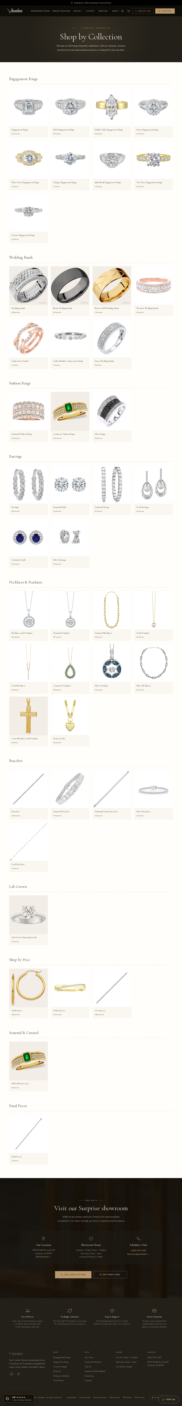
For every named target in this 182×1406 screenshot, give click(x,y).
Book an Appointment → (138, 1254)
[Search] (122, 11)
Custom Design (60, 1366)
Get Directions (115, 1275)
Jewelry (77, 11)
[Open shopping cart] (128, 11)
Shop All (57, 1371)
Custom (90, 11)
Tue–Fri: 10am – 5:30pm (127, 1357)
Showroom (166, 11)
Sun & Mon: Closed (124, 1366)
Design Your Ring (61, 11)
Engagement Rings (40, 11)
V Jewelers (16, 1354)
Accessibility (71, 1397)
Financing (89, 1376)
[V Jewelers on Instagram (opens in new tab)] (11, 1374)
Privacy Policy (84, 1397)
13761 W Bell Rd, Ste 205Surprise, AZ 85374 (160, 1363)
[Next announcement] (145, 3)
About (115, 11)
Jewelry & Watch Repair (95, 1371)
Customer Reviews (93, 1362)
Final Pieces (58, 1380)
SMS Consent (114, 1397)
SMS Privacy (140, 1397)
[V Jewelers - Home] (14, 11)
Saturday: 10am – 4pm (126, 1362)
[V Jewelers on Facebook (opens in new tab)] (18, 1374)
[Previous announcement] (37, 3)
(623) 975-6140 (138, 1250)
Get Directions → (43, 1256)
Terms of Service (99, 1397)
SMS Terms (127, 1397)
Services (103, 11)
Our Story (89, 1357)
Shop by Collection (61, 1376)
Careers (96, 1380)
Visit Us (88, 1366)
